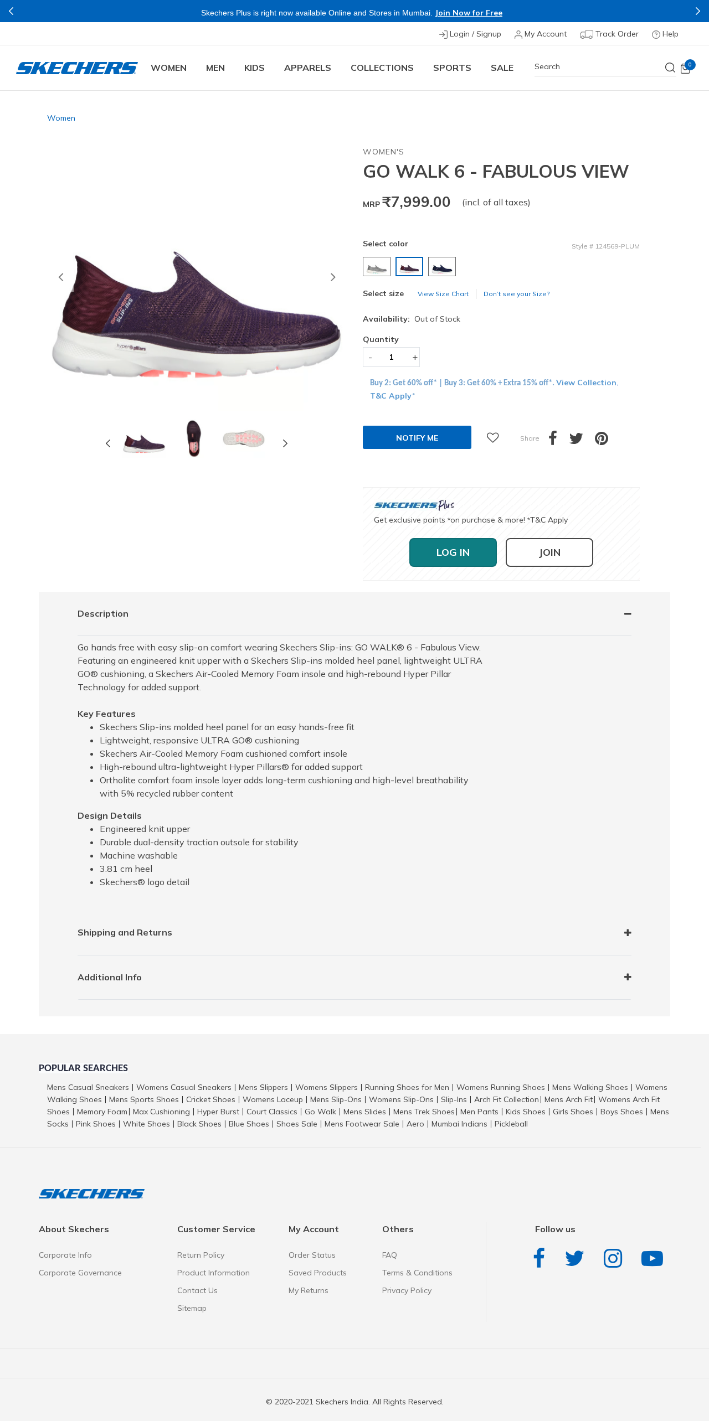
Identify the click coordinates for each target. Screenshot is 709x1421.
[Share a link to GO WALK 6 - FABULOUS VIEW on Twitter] (582, 441)
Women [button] (169, 67)
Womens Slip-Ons (401, 1099)
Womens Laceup (273, 1099)
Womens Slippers (326, 1087)
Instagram (616, 1258)
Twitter (577, 1258)
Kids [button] (254, 67)
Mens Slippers (263, 1087)
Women (61, 118)
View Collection (586, 382)
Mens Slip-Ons (336, 1099)
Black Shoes (199, 1124)
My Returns (308, 1290)
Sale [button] (502, 67)
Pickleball (511, 1124)
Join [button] (549, 552)
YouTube (655, 1258)
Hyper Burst (218, 1112)
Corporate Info (65, 1255)
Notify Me (417, 438)
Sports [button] (452, 67)
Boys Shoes (621, 1112)
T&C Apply (391, 396)
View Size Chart (443, 294)
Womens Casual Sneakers (184, 1087)
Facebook (542, 1258)
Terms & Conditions (417, 1273)
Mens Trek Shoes (424, 1112)
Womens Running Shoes (500, 1087)
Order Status (312, 1255)
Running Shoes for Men (407, 1087)
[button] (60, 278)
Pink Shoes (96, 1124)
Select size (383, 293)
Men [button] (215, 67)
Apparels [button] (307, 67)
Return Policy (200, 1255)
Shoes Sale (296, 1124)
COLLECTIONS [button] (382, 67)
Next (697, 11)
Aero (415, 1124)
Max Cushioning (161, 1112)
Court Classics (271, 1112)
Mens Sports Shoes (144, 1099)
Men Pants (479, 1112)
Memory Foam (102, 1112)
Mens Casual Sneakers (88, 1087)
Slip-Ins (454, 1099)
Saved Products (318, 1273)
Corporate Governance (80, 1273)
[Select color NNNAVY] (443, 266)
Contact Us (197, 1290)
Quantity (381, 339)
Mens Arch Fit (568, 1099)
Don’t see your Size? (516, 294)
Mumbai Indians (459, 1124)
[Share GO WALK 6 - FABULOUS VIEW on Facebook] (558, 441)
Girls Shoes (573, 1112)
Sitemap (192, 1308)
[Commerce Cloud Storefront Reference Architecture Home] (77, 67)
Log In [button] (453, 552)
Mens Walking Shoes (590, 1087)
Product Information (213, 1273)
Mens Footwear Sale (362, 1124)
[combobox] (605, 66)
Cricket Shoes (210, 1099)
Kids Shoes (526, 1112)
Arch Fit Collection (506, 1099)
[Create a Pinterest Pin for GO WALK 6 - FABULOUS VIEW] (607, 441)
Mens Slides (364, 1112)
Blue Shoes (249, 1124)
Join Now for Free (468, 13)
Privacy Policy (406, 1290)
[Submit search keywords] (670, 68)
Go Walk (320, 1112)
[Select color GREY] (378, 266)
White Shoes (146, 1124)
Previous (11, 11)
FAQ (389, 1255)
